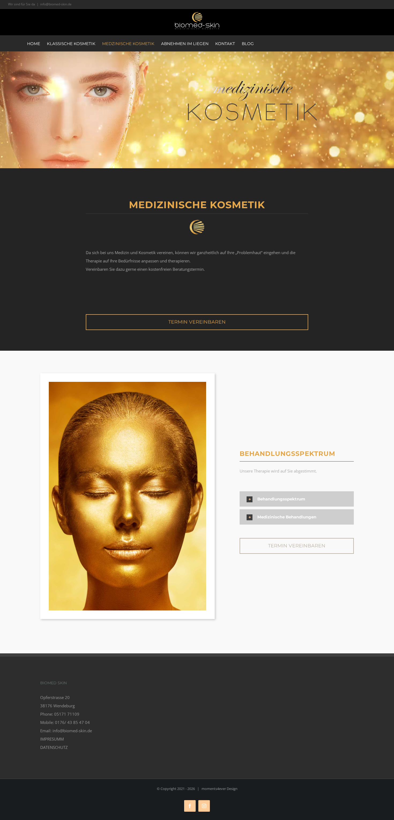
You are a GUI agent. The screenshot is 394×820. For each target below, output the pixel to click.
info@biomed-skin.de (56, 4)
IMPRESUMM (52, 739)
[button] (297, 499)
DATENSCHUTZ (54, 747)
